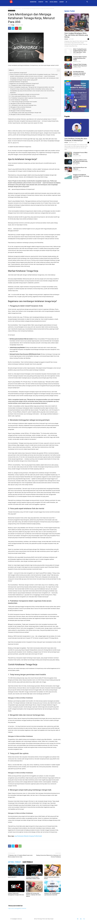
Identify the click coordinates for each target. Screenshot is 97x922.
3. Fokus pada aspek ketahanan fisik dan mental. (23, 96)
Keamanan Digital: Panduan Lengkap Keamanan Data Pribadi (80, 58)
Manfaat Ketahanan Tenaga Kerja (19, 81)
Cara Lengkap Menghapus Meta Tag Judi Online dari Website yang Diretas (76, 35)
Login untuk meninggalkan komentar (17, 908)
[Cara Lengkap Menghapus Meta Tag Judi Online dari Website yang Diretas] (76, 22)
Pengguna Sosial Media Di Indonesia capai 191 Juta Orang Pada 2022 (81, 176)
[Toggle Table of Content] (57, 70)
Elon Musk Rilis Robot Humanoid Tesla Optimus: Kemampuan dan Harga (79, 73)
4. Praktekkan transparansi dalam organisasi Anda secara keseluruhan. (29, 98)
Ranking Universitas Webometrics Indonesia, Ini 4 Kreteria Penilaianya (48, 856)
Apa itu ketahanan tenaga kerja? (18, 72)
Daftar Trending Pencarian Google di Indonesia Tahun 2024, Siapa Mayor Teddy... (79, 50)
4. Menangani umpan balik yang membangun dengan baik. (25, 112)
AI (66, 1)
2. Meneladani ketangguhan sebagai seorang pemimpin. (25, 94)
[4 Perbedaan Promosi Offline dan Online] (68, 154)
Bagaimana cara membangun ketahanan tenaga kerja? (24, 83)
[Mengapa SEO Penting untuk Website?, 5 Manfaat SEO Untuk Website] (34, 886)
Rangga (12, 24)
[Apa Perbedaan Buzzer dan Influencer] (68, 169)
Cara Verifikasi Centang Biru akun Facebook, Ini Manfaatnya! (75, 139)
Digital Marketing (16, 8)
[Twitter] (13, 28)
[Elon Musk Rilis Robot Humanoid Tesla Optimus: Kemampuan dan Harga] (68, 73)
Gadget (61, 1)
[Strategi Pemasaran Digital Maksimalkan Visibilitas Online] (34, 870)
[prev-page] (9, 899)
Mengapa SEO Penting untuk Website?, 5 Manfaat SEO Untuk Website (33, 895)
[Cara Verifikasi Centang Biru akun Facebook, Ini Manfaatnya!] (76, 128)
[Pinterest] (16, 28)
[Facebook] (9, 28)
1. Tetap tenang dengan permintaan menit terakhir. (23, 101)
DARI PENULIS (28, 862)
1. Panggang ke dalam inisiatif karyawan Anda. (22, 85)
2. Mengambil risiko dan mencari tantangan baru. (24, 105)
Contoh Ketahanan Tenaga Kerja (19, 100)
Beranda (10, 8)
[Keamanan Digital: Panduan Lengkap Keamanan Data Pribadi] (68, 58)
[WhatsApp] (20, 28)
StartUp (40, 1)
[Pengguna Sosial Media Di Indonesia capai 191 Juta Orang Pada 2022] (68, 176)
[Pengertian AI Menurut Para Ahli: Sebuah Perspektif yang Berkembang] (68, 161)
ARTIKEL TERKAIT (14, 862)
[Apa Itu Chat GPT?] (16, 870)
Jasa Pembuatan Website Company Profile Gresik (28, 836)
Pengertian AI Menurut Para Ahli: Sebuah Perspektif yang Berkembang (80, 161)
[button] (87, 2)
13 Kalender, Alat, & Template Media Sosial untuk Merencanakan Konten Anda (20, 856)
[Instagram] (77, 919)
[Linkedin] (81, 919)
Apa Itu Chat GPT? (12, 877)
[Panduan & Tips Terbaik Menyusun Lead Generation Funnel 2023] (52, 886)
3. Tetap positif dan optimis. (18, 109)
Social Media (53, 1)
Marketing (33, 1)
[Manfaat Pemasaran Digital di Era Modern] (52, 870)
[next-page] (11, 899)
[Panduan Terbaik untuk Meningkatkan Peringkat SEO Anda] (16, 886)
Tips (46, 1)
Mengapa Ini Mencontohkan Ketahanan (21, 103)
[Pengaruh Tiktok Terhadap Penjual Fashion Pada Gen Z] (68, 66)
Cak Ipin (66, 39)
